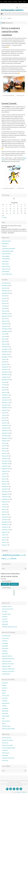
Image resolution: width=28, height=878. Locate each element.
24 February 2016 (20, 95)
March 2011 (5, 545)
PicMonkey (4, 651)
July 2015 (4, 412)
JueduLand (4, 700)
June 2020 (4, 306)
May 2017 (4, 362)
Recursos (20, 1)
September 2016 (6, 379)
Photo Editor (5, 648)
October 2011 (5, 527)
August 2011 (5, 532)
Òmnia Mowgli (5, 271)
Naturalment (5, 646)
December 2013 (6, 461)
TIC (24, 555)
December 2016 (6, 372)
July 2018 (4, 334)
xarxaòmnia (8, 558)
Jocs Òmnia (5, 698)
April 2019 (4, 318)
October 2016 (5, 377)
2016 (5, 18)
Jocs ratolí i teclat (6, 614)
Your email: (3, 578)
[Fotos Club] (26, 8)
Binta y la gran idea (6, 737)
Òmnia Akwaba (5, 256)
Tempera (19, 792)
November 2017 (6, 351)
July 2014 (4, 443)
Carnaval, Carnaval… (10, 103)
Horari (24, 1)
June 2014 (4, 445)
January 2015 (5, 428)
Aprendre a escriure (7, 606)
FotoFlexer (4, 641)
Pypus (3, 718)
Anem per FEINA (12, 4)
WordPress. (24, 792)
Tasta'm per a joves (6, 661)
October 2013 (5, 466)
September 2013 (6, 468)
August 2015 (5, 410)
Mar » (5, 217)
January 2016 (5, 397)
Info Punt (6, 4)
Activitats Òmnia (6, 635)
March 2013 (5, 484)
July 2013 (4, 474)
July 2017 (4, 359)
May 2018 (4, 339)
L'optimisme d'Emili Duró (8, 758)
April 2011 (4, 542)
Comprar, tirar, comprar (7, 740)
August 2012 (5, 501)
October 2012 (5, 496)
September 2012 (6, 499)
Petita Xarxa (5, 713)
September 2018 (6, 331)
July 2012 (4, 504)
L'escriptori (4, 619)
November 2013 (6, 463)
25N (2, 555)
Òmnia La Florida (6, 269)
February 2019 (5, 323)
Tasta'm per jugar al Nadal (8, 728)
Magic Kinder (5, 711)
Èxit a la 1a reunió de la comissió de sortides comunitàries (11, 32)
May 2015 (4, 418)
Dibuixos (4, 690)
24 (10, 213)
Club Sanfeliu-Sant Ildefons (8, 248)
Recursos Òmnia (6, 721)
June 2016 (4, 384)
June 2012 (4, 507)
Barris (2, 4)
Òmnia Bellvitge (6, 258)
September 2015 (6, 407)
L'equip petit (5, 755)
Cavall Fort (4, 688)
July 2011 (4, 535)
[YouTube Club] (24, 8)
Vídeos (3, 559)
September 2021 (6, 293)
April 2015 (4, 420)
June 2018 (4, 336)
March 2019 (5, 321)
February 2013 (5, 486)
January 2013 (5, 489)
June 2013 (4, 476)
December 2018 (6, 329)
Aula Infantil (5, 683)
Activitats (15, 1)
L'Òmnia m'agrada (6, 253)
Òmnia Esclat (5, 261)
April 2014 (4, 451)
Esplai (16, 555)
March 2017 (5, 364)
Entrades (5, 1)
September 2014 (6, 438)
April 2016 (4, 390)
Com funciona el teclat (7, 609)
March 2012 (5, 514)
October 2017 (5, 354)
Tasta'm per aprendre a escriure (9, 626)
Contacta (22, 4)
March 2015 (5, 423)
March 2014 (5, 453)
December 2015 (6, 400)
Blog (11, 555)
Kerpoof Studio (5, 703)
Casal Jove (4, 246)
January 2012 (5, 519)
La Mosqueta (5, 708)
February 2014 (5, 456)
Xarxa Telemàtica (6, 674)
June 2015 (4, 415)
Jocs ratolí (4, 611)
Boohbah (4, 685)
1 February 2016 (20, 188)
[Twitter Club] (20, 8)
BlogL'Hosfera (5, 243)
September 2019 (6, 316)
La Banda (4, 706)
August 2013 (5, 471)
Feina (21, 555)
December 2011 (6, 522)
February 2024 (5, 283)
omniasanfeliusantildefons (8, 95)
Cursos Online (5, 638)
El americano (5, 743)
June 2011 (4, 537)
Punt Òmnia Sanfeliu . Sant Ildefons (12, 10)
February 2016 (5, 395)
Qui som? (10, 1)
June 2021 (4, 298)
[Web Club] (17, 8)
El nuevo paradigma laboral (8, 748)
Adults (6, 555)
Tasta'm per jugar (6, 726)
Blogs (18, 4)
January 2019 (5, 326)
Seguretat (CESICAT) (7, 656)
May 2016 (4, 387)
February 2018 (5, 346)
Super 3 (4, 723)
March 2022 (5, 288)
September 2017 (6, 357)
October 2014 (5, 435)
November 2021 (6, 290)
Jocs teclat (4, 616)
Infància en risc (5, 753)
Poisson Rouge (5, 716)
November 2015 (6, 402)
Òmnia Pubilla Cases (7, 274)
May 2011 (4, 540)
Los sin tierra (5, 760)
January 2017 (5, 369)
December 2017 (6, 349)
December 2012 (6, 491)
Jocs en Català (5, 695)
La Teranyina (5, 621)
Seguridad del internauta (8, 658)
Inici (1, 1)
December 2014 (6, 430)
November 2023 (6, 285)
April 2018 (4, 341)
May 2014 (4, 448)
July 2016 (4, 382)
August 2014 (5, 440)
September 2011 (6, 529)
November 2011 (6, 524)
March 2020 (5, 311)
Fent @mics (5, 750)
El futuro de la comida (7, 745)
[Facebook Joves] (22, 8)
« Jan (2, 217)
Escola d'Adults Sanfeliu (7, 251)
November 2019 (6, 313)
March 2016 (5, 392)
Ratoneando (5, 624)
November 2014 (6, 433)
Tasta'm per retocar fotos (8, 671)
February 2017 (5, 367)
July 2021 (4, 295)
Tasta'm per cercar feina (8, 663)
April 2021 (4, 303)
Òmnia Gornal (5, 264)
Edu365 (4, 693)
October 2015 (5, 405)
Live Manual (5, 643)
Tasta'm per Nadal (6, 666)
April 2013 (4, 481)
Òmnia (13, 558)
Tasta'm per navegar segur (8, 669)
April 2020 (4, 308)
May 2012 (4, 509)
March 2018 (5, 344)
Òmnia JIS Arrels (6, 266)
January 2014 (5, 458)
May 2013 (4, 479)
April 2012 (4, 512)
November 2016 (6, 374)
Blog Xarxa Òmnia (6, 241)
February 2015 (5, 425)
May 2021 (4, 301)
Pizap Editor (5, 653)
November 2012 (6, 494)
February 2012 (5, 517)
